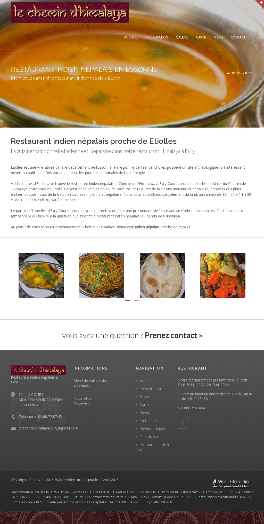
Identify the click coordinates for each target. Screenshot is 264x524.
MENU (218, 37)
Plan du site (149, 436)
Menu (144, 412)
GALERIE (182, 37)
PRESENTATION (156, 37)
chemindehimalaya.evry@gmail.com (48, 428)
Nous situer (83, 398)
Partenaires (149, 420)
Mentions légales (154, 428)
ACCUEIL (130, 37)
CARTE (201, 37)
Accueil (145, 380)
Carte (144, 404)
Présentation (150, 388)
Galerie (145, 396)
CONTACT (238, 37)
